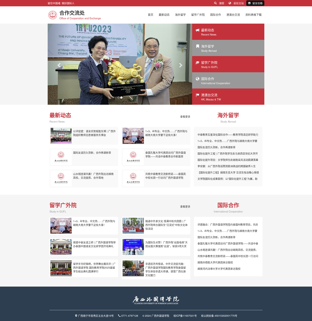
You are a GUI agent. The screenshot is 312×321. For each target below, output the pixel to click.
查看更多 (185, 116)
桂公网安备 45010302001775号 (219, 315)
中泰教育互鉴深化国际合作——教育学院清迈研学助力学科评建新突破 (228, 135)
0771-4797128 (129, 315)
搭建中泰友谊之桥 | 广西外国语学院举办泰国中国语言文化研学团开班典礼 (94, 244)
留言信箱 (257, 3)
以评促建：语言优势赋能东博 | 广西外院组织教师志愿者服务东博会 (94, 133)
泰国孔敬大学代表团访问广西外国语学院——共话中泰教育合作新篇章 (165, 154)
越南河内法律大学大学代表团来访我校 (219, 268)
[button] (58, 64)
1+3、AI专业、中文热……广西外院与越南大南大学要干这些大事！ (166, 133)
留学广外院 (198, 14)
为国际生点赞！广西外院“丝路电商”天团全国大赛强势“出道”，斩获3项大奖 (166, 244)
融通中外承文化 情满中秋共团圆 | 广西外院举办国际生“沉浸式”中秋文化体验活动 (166, 224)
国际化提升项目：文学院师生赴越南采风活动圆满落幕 (228, 159)
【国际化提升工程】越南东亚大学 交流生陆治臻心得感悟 (228, 173)
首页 (150, 14)
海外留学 (180, 14)
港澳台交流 (233, 14)
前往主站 (238, 3)
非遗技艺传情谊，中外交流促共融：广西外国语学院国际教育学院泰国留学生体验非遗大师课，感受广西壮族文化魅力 (165, 269)
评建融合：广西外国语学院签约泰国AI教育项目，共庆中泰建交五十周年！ (228, 225)
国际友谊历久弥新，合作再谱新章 (92, 152)
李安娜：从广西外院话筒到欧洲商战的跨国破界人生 (227, 166)
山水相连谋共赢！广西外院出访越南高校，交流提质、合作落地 (93, 175)
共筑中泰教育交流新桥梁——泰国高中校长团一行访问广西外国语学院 (165, 175)
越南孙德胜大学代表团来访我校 (215, 262)
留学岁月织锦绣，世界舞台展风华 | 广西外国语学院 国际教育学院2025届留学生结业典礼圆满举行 (94, 267)
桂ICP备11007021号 (185, 315)
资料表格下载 (253, 14)
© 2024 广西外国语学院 (155, 315)
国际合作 (215, 14)
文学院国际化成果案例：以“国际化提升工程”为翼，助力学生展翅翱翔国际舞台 (227, 179)
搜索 (221, 3)
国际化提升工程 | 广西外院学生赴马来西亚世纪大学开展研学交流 (228, 154)
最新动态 (164, 14)
